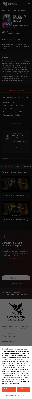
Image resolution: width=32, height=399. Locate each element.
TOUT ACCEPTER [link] (7, 389)
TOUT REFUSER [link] (22, 389)
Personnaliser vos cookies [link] (15, 395)
